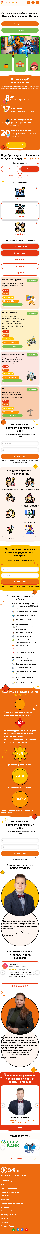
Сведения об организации (12, 1211)
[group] (20, 972)
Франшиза (5, 1207)
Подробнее (32, 280)
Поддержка (6, 1222)
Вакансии (5, 1200)
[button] (3, 972)
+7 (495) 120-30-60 (9, 1215)
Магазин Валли (7, 1226)
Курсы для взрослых (10, 1192)
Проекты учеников (9, 1188)
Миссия (4, 1184)
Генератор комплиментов (12, 1203)
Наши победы (7, 1181)
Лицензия (5, 1196)
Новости (4, 1218)
